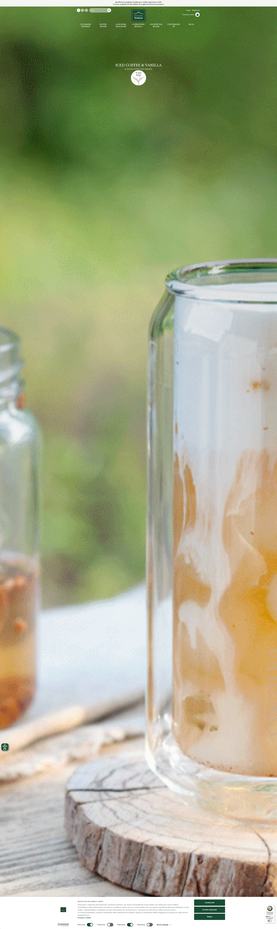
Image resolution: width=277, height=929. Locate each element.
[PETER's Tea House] (138, 15)
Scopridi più (138, 77)
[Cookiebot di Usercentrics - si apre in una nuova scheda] (63, 924)
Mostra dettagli (162, 925)
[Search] (109, 10)
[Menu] (273, 906)
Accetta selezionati (209, 910)
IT (78, 10)
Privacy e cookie (84, 918)
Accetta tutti (209, 902)
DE (86, 10)
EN (82, 10)
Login (188, 10)
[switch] (110, 924)
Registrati (196, 10)
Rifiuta (209, 917)
